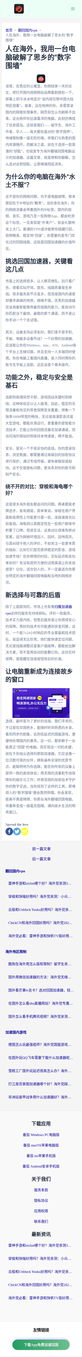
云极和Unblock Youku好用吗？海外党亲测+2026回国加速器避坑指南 (41, 910)
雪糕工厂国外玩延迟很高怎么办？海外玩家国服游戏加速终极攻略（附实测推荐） (41, 1071)
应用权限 (41, 1211)
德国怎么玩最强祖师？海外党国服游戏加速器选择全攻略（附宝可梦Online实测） (41, 1044)
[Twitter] (17, 831)
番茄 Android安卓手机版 (41, 1166)
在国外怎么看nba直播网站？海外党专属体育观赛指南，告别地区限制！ (41, 1003)
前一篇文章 (41, 849)
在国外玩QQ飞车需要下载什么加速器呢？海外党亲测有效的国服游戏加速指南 (41, 1058)
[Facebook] (9, 831)
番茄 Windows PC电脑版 (41, 1135)
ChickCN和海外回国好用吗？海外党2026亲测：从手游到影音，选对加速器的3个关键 (41, 923)
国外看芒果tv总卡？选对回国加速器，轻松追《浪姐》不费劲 (41, 990)
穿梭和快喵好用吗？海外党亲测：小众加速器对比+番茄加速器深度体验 (41, 896)
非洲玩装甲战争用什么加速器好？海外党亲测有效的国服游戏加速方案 (41, 1097)
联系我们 (41, 1221)
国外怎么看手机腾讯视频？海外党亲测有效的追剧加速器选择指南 (41, 1016)
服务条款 (41, 1190)
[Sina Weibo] (24, 831)
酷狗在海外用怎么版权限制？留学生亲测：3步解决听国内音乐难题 (41, 964)
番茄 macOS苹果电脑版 (41, 1145)
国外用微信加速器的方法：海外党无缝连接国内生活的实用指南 (41, 977)
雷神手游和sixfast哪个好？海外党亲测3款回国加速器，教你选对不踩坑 (41, 883)
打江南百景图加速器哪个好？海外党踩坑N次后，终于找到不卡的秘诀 (41, 1084)
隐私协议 (41, 1200)
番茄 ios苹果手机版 (41, 1156)
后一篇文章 (41, 859)
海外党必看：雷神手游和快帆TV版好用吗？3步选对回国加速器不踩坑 (41, 936)
